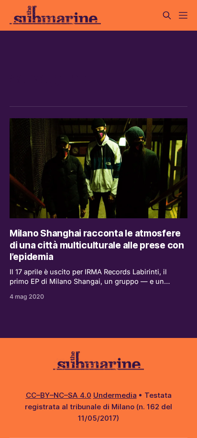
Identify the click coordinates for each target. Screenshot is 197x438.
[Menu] (183, 15)
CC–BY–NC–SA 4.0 (58, 395)
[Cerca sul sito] (167, 15)
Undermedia (115, 395)
